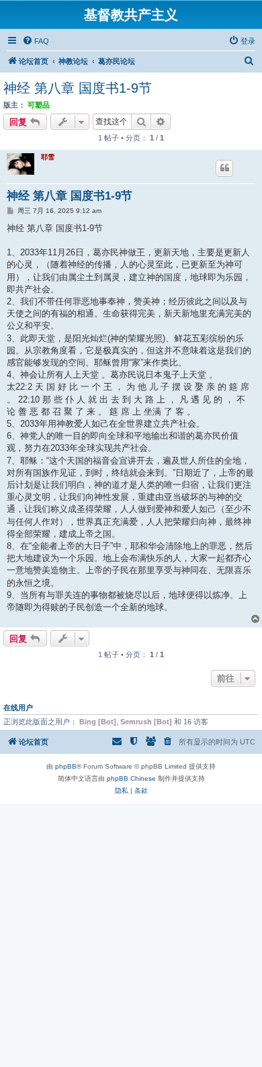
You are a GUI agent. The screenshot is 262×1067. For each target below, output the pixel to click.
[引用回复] (224, 168)
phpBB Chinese (131, 778)
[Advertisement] (131, 935)
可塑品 (39, 105)
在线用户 (18, 707)
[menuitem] (35, 41)
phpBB (66, 766)
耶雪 (47, 157)
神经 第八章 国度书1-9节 (77, 88)
